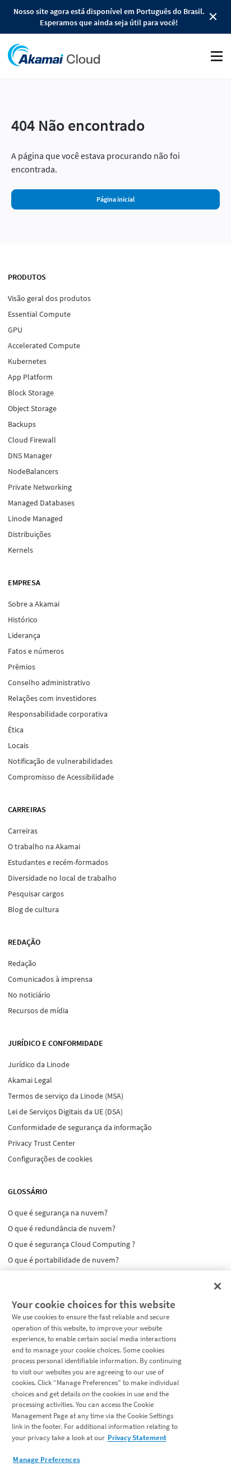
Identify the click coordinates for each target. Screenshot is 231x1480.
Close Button (213, 17)
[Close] (217, 1286)
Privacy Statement (137, 1437)
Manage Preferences (46, 1459)
